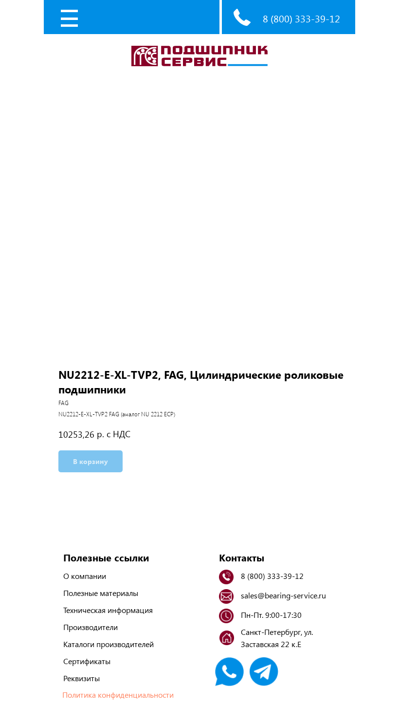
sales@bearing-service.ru (283, 595)
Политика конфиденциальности (118, 694)
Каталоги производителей (108, 644)
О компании (84, 576)
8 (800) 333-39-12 (301, 18)
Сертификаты (86, 661)
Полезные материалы (100, 593)
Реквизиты (81, 678)
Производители (90, 627)
